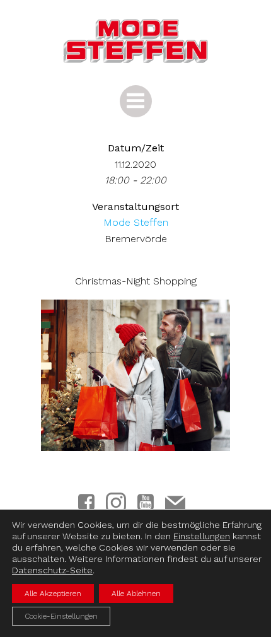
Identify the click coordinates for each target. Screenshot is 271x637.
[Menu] (136, 101)
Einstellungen (201, 536)
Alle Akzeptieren (53, 593)
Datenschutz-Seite (52, 570)
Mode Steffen (135, 222)
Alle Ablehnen (136, 593)
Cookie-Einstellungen (61, 616)
